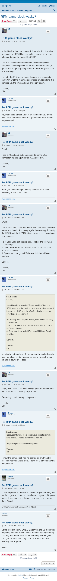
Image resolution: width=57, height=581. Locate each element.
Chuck (10, 98)
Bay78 (10, 476)
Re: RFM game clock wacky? (17, 107)
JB (9, 29)
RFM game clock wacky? (18, 16)
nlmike (4, 514)
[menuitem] (8, 6)
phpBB (20, 575)
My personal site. (8, 126)
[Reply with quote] (48, 31)
